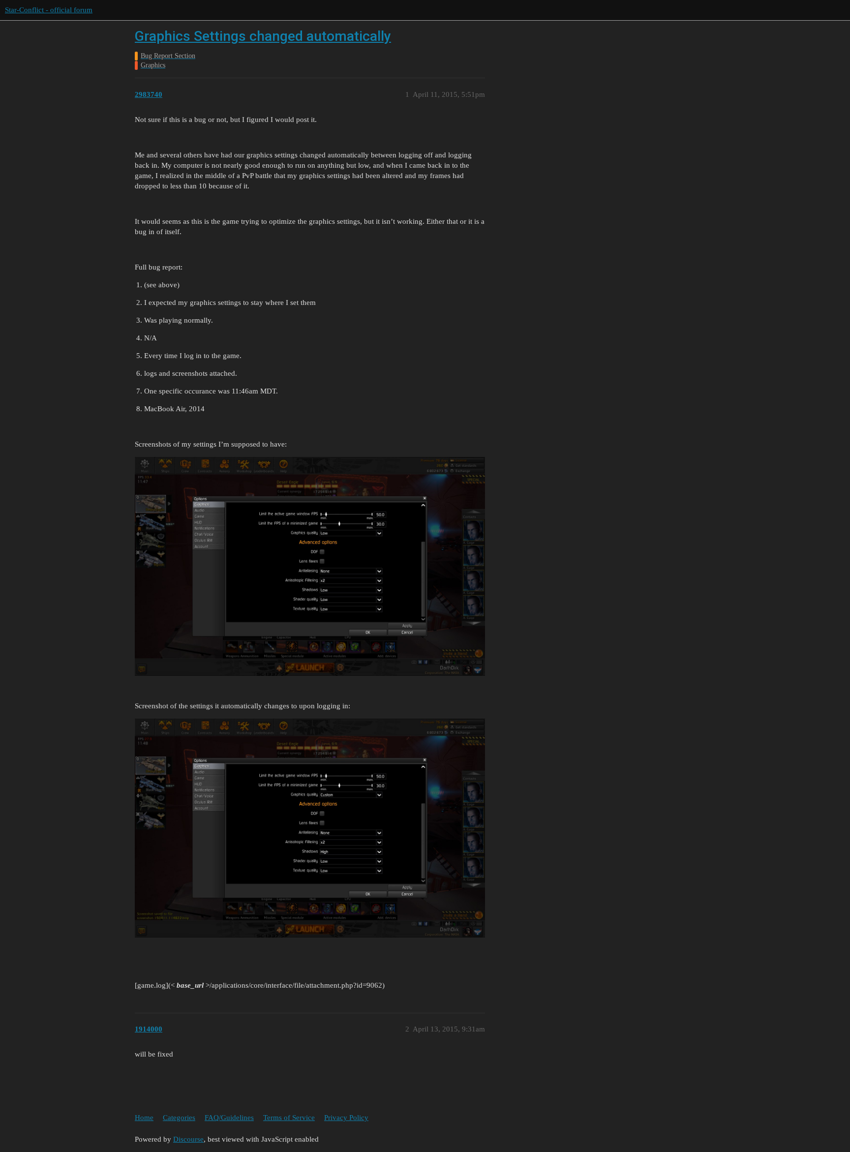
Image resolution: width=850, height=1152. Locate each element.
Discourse (188, 1139)
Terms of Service (289, 1118)
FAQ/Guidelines (229, 1118)
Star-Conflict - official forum (48, 10)
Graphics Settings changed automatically (263, 36)
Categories (179, 1118)
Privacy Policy (346, 1118)
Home (144, 1118)
